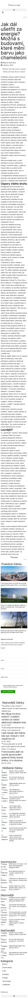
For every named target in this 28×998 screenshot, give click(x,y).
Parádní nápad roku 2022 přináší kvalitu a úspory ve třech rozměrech (17, 887)
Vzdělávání (6, 985)
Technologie (6, 981)
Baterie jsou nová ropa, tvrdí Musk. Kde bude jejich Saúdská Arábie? (18, 865)
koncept (8, 130)
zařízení (8, 145)
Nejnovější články (13, 702)
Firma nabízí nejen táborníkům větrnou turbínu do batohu (15, 807)
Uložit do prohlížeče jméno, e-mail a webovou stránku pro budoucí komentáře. (13, 686)
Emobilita (5, 974)
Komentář (3, 648)
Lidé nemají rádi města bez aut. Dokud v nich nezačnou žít (13, 736)
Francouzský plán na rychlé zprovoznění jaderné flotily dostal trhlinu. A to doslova (17, 913)
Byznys (4, 964)
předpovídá (11, 100)
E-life (4, 971)
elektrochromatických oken (10, 227)
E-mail (2, 668)
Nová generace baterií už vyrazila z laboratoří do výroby (17, 872)
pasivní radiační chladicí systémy (12, 250)
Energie (5, 978)
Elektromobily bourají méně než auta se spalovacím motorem (17, 829)
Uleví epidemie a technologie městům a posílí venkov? (16, 791)
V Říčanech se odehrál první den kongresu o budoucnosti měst (18, 880)
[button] (14, 10)
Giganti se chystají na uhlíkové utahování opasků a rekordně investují (17, 822)
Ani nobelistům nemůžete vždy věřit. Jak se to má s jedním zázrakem (17, 815)
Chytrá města (7, 967)
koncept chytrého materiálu (10, 265)
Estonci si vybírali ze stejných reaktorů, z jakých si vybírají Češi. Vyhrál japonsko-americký (14, 606)
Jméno (2, 660)
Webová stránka (4, 677)
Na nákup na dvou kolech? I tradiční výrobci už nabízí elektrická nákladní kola (17, 899)
